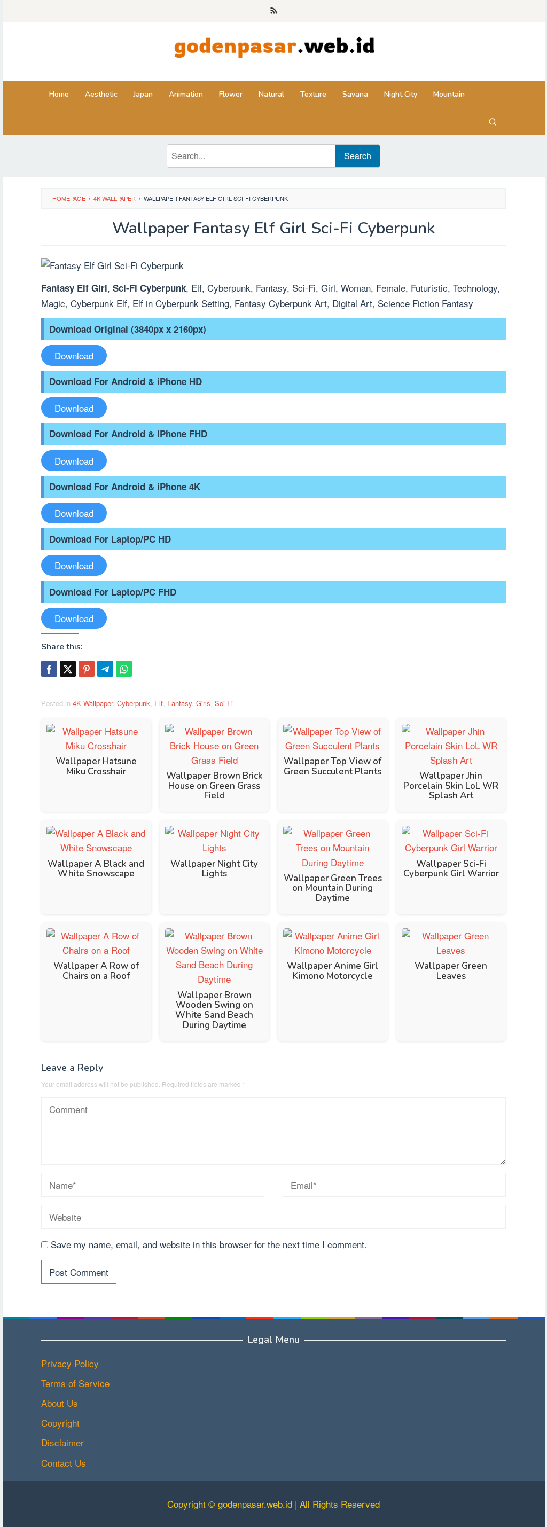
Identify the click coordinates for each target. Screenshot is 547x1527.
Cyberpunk (133, 703)
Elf (158, 703)
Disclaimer (62, 1442)
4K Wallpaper (93, 703)
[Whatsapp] (124, 669)
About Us (59, 1402)
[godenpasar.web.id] (273, 44)
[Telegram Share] (105, 669)
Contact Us (63, 1462)
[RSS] (273, 11)
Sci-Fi (224, 703)
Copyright (60, 1422)
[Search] (492, 121)
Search (357, 156)
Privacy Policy (70, 1363)
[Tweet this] (68, 669)
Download (73, 355)
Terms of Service (75, 1383)
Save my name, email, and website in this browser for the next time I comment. (209, 1244)
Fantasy (179, 703)
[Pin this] (87, 669)
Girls (203, 703)
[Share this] (49, 669)
